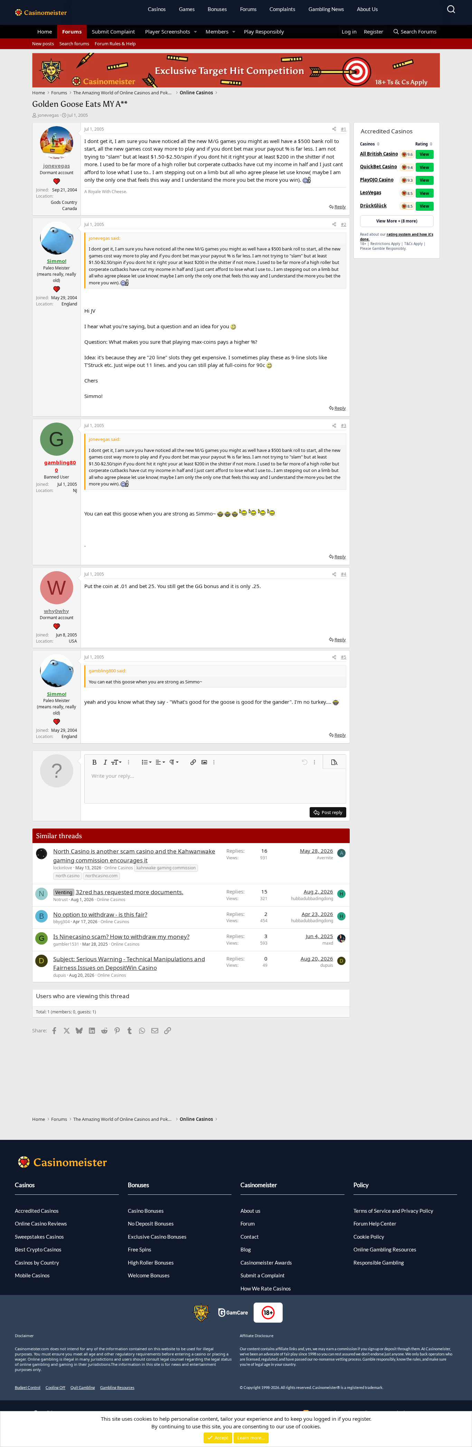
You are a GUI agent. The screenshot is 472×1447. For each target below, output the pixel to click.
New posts (43, 43)
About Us (367, 9)
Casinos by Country (37, 1262)
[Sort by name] (378, 144)
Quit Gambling (82, 1387)
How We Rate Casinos (265, 1288)
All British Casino (379, 154)
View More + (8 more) (396, 221)
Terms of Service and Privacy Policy (393, 1211)
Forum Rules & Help (115, 43)
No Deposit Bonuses (151, 1223)
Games (187, 9)
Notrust (60, 899)
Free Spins (139, 1249)
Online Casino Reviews (41, 1223)
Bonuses (217, 9)
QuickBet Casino (378, 166)
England (69, 304)
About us (250, 1211)
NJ (75, 490)
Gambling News (326, 9)
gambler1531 (66, 944)
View (424, 154)
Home (44, 31)
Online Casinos (118, 868)
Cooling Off (55, 1387)
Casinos (157, 9)
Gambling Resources (117, 1387)
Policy (361, 1185)
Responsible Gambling (378, 1262)
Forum (247, 1223)
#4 (343, 574)
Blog (245, 1249)
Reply (340, 207)
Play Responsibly (264, 31)
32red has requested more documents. (129, 892)
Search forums (74, 43)
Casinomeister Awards (266, 1262)
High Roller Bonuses (151, 1262)
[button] (195, 31)
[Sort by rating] (431, 144)
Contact (249, 1236)
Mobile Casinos (32, 1275)
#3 (343, 425)
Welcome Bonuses (149, 1275)
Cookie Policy (368, 1236)
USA (73, 641)
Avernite (325, 858)
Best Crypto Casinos (38, 1249)
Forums (248, 9)
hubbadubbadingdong (312, 898)
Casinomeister (258, 1185)
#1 (343, 129)
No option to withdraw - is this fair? (100, 914)
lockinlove (62, 868)
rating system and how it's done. (396, 237)
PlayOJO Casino (377, 180)
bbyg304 (61, 922)
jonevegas (48, 115)
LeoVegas (370, 192)
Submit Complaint (113, 31)
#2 (343, 224)
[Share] (334, 129)
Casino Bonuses (146, 1211)
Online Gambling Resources (384, 1249)
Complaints (282, 9)
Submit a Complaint (262, 1275)
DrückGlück (373, 205)
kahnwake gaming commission (166, 868)
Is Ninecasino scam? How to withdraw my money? (121, 936)
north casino (67, 876)
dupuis (59, 975)
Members (217, 31)
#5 (343, 657)
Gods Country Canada (64, 205)
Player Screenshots (167, 31)
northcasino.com (101, 876)
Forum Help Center (374, 1223)
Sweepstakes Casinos (39, 1236)
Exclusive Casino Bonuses (157, 1236)
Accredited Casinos (37, 1211)
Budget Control (27, 1387)
